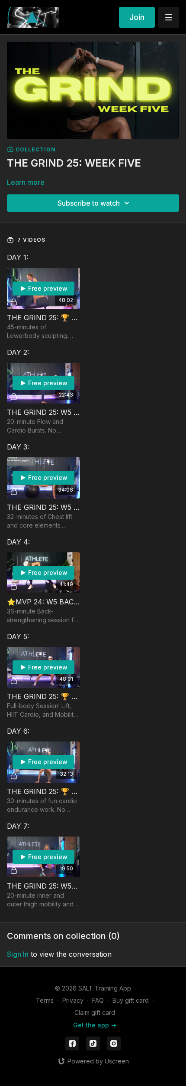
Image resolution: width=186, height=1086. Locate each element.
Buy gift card (130, 1000)
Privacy (72, 1000)
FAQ (98, 1000)
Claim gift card (94, 1012)
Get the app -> (94, 1025)
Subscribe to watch (89, 203)
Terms (45, 1000)
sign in (18, 954)
